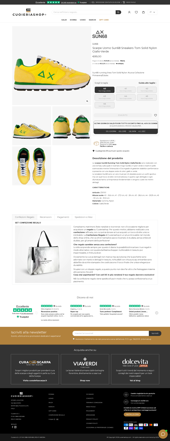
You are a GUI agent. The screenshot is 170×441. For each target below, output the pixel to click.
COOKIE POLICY (92, 423)
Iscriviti (155, 333)
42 (147, 89)
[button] (143, 12)
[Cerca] (118, 12)
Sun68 (95, 44)
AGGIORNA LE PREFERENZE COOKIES (99, 427)
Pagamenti (63, 217)
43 (104, 96)
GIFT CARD (52, 411)
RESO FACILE (91, 407)
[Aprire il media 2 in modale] (51, 65)
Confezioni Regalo (24, 217)
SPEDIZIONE (90, 415)
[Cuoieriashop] (29, 12)
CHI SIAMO (90, 394)
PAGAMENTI (90, 411)
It (151, 12)
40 (104, 89)
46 (104, 104)
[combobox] (84, 12)
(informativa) (146, 339)
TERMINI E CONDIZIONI (94, 402)
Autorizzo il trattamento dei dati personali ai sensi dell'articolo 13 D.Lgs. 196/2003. (113, 339)
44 (125, 96)
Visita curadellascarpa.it (35, 380)
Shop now (85, 380)
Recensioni (46, 217)
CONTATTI (89, 398)
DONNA (51, 394)
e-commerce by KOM (152, 437)
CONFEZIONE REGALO (57, 415)
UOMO (51, 398)
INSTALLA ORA (132, 414)
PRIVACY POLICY (92, 419)
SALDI (51, 402)
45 (147, 96)
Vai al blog (135, 380)
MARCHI (51, 407)
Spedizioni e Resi (84, 217)
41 (126, 89)
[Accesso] (129, 12)
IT (54, 419)
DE (57, 419)
